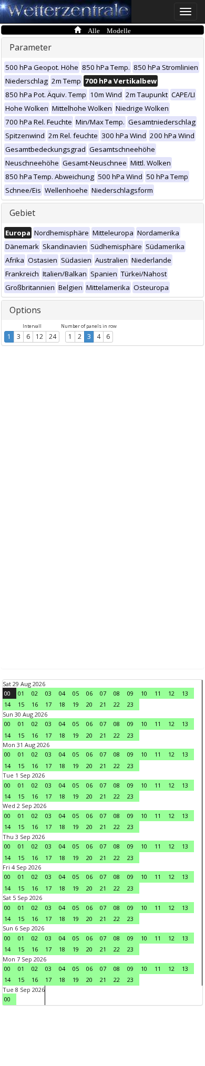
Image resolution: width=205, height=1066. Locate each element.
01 (21, 693)
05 (76, 693)
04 (62, 693)
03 (48, 693)
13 (185, 693)
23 (130, 704)
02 (35, 693)
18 (62, 704)
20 (89, 704)
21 (103, 704)
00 (7, 693)
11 (158, 693)
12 (39, 336)
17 (48, 704)
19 (76, 704)
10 (144, 693)
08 (117, 693)
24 (52, 336)
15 (21, 704)
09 (130, 693)
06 (89, 693)
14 (7, 704)
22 (117, 704)
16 (35, 704)
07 (103, 693)
